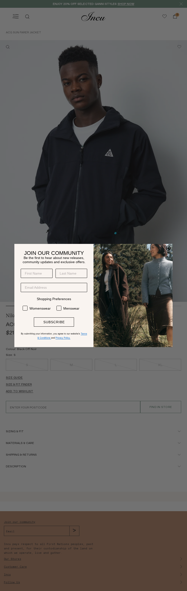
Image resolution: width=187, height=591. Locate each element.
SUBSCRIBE (54, 322)
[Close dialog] (168, 248)
